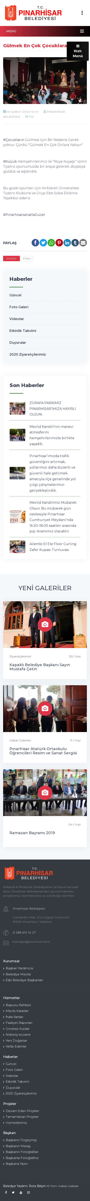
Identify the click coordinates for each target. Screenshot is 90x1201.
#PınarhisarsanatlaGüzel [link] (24, 215)
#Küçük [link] (10, 161)
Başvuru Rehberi (18, 1005)
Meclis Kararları (17, 1011)
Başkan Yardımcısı (19, 968)
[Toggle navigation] (82, 13)
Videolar (16, 319)
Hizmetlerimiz (16, 1123)
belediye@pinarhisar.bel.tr (31, 942)
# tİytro (27, 258)
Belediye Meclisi (18, 974)
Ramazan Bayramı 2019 (32, 833)
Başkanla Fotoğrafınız (22, 1158)
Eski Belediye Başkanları (24, 980)
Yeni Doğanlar (16, 1041)
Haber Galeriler (20, 740)
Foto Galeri (18, 307)
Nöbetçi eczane (18, 1034)
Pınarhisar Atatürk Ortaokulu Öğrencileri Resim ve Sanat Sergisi (43, 751)
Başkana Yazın (17, 1164)
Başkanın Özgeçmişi (21, 1140)
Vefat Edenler (16, 1046)
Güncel (15, 295)
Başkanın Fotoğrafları (22, 1152)
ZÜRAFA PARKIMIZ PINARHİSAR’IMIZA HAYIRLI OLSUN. (53, 408)
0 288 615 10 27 (24, 932)
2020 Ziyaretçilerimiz (27, 354)
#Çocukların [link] (13, 140)
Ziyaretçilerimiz (20, 656)
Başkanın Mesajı (18, 1146)
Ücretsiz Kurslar (18, 1029)
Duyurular (17, 343)
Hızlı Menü (78, 53)
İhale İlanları (14, 1017)
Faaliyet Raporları (19, 1023)
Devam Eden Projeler (22, 1111)
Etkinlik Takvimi (22, 331)
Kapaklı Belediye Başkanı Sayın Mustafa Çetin (39, 667)
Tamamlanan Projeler (22, 1117)
